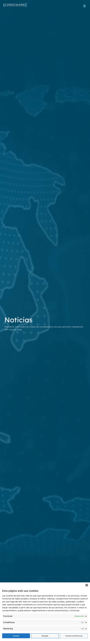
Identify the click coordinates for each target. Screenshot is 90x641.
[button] (87, 585)
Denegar (45, 636)
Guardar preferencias (74, 636)
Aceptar (16, 636)
